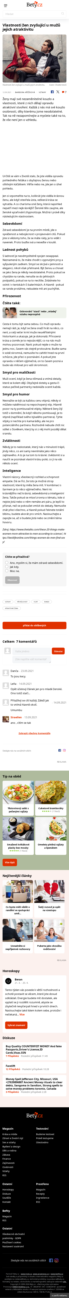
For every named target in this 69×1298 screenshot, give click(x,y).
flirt (36, 602)
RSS (4, 1175)
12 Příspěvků (13, 1069)
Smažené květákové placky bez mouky (18, 846)
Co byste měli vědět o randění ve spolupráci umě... (18, 910)
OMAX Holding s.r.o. (21, 1286)
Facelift (10, 1066)
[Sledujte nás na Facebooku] (60, 751)
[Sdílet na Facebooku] (52, 92)
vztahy (8, 602)
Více (22, 1014)
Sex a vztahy (9, 1142)
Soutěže (6, 1197)
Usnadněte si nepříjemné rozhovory (17, 947)
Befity (6, 1211)
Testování (42, 1128)
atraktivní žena (11, 608)
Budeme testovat (45, 1134)
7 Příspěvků (12, 1056)
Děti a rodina (9, 1150)
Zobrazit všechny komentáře (34, 733)
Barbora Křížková (25, 92)
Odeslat (58, 651)
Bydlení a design (11, 1146)
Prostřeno (42, 1184)
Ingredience (42, 1197)
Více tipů (10, 862)
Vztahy (42, 92)
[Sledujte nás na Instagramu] (64, 751)
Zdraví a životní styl (12, 1138)
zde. (65, 1281)
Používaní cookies (11, 1242)
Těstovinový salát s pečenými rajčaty (18, 810)
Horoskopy (8, 1189)
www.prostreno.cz (41, 1274)
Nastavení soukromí (13, 1246)
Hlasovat (12, 580)
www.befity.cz (57, 1274)
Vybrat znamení (16, 1025)
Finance (6, 1158)
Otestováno (42, 1142)
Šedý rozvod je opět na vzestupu (49, 908)
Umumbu (16, 710)
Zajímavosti (8, 1162)
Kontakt (6, 1201)
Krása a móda (9, 1134)
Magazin (7, 1216)
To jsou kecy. (18, 676)
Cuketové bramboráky (50, 808)
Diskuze (6, 1193)
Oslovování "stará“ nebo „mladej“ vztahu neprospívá (38, 313)
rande (46, 602)
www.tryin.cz (26, 1274)
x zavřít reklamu (59, 1295)
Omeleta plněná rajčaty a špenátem (51, 846)
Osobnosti (7, 1167)
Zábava (6, 1154)
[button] (62, 14)
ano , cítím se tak (21, 723)
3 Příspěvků (12, 1091)
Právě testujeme (44, 1138)
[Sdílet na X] (57, 92)
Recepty (40, 1193)
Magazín (7, 1128)
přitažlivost (22, 602)
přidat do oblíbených (34, 625)
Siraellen (16, 717)
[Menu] (6, 6)
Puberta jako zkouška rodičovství (49, 947)
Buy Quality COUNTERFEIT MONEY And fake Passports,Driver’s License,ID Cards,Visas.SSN (34, 1049)
